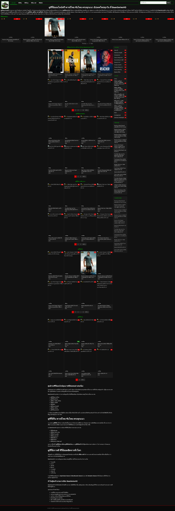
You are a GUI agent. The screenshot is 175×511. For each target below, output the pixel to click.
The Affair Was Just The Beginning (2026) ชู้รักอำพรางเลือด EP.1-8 (119, 155)
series (120, 78)
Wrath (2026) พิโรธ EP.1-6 (120, 172)
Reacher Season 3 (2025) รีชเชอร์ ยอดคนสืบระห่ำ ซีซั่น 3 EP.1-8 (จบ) (120, 136)
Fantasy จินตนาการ (120, 67)
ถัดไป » (86, 110)
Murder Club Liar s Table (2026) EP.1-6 (119, 165)
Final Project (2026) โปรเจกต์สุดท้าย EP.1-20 (120, 169)
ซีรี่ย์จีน (20, 3)
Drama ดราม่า (120, 62)
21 (83, 110)
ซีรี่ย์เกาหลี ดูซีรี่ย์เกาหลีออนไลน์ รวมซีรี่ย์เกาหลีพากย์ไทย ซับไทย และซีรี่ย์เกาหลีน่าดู (120, 96)
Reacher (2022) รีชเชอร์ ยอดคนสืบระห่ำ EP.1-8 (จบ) (120, 126)
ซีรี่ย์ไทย (26, 3)
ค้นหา (168, 2)
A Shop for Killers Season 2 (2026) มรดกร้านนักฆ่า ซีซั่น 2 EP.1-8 (120, 186)
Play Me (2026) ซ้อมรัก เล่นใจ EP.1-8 (120, 151)
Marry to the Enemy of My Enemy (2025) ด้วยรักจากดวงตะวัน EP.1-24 (120, 191)
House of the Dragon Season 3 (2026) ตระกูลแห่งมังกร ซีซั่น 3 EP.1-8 (119, 146)
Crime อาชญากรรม (120, 57)
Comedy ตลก (120, 55)
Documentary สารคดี (120, 59)
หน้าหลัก (13, 3)
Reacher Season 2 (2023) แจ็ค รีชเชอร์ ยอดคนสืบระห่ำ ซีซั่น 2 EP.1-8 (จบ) (120, 131)
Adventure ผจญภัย (120, 52)
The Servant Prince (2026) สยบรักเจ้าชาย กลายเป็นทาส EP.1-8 (120, 161)
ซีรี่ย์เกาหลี (33, 3)
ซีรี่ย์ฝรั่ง (41, 3)
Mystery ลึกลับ (120, 72)
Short (120, 112)
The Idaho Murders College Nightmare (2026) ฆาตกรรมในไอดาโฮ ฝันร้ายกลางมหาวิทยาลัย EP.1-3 (120, 180)
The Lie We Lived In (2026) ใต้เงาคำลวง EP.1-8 (120, 175)
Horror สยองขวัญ (120, 69)
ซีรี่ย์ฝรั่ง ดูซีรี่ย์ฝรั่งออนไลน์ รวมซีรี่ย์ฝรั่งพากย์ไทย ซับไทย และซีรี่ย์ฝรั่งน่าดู (120, 83)
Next (92, 43)
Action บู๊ (120, 50)
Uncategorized (120, 115)
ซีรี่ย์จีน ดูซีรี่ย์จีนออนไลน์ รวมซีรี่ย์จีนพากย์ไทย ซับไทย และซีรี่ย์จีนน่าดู (120, 89)
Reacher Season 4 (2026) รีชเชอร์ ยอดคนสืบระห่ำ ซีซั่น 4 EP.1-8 (120, 141)
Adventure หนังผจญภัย (120, 117)
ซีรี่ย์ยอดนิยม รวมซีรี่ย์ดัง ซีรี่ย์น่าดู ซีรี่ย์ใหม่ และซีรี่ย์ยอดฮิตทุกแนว (120, 102)
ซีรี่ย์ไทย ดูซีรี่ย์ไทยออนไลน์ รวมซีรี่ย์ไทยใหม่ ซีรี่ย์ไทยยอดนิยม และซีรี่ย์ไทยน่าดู (120, 108)
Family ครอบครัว (120, 64)
